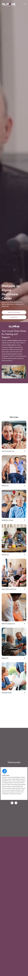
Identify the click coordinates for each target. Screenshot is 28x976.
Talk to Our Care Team (14, 312)
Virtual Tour (14, 317)
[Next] (16, 803)
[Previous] (12, 803)
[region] (14, 786)
